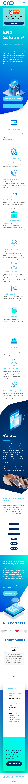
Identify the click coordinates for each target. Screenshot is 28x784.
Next (25, 631)
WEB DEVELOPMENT (14, 524)
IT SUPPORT (14, 543)
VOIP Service (14, 548)
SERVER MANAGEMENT (14, 533)
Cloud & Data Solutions (10, 369)
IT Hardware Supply (9, 294)
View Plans (14, 23)
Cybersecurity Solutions (10, 249)
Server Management (14, 158)
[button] (13, 676)
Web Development (14, 129)
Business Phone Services (11, 179)
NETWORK (14, 538)
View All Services (10, 593)
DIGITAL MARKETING (14, 529)
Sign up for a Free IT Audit (13, 106)
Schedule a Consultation (13, 99)
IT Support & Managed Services (13, 391)
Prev (2, 631)
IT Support (14, 347)
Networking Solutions (10, 272)
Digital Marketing (14, 221)
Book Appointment (14, 763)
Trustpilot (14, 781)
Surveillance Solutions (10, 200)
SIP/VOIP (14, 317)
